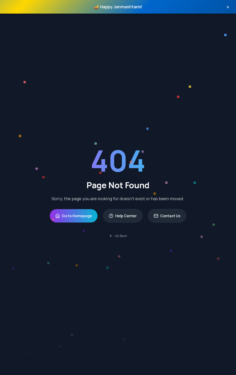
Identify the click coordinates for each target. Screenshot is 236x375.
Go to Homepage (77, 215)
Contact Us (170, 215)
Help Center (126, 215)
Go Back (121, 236)
